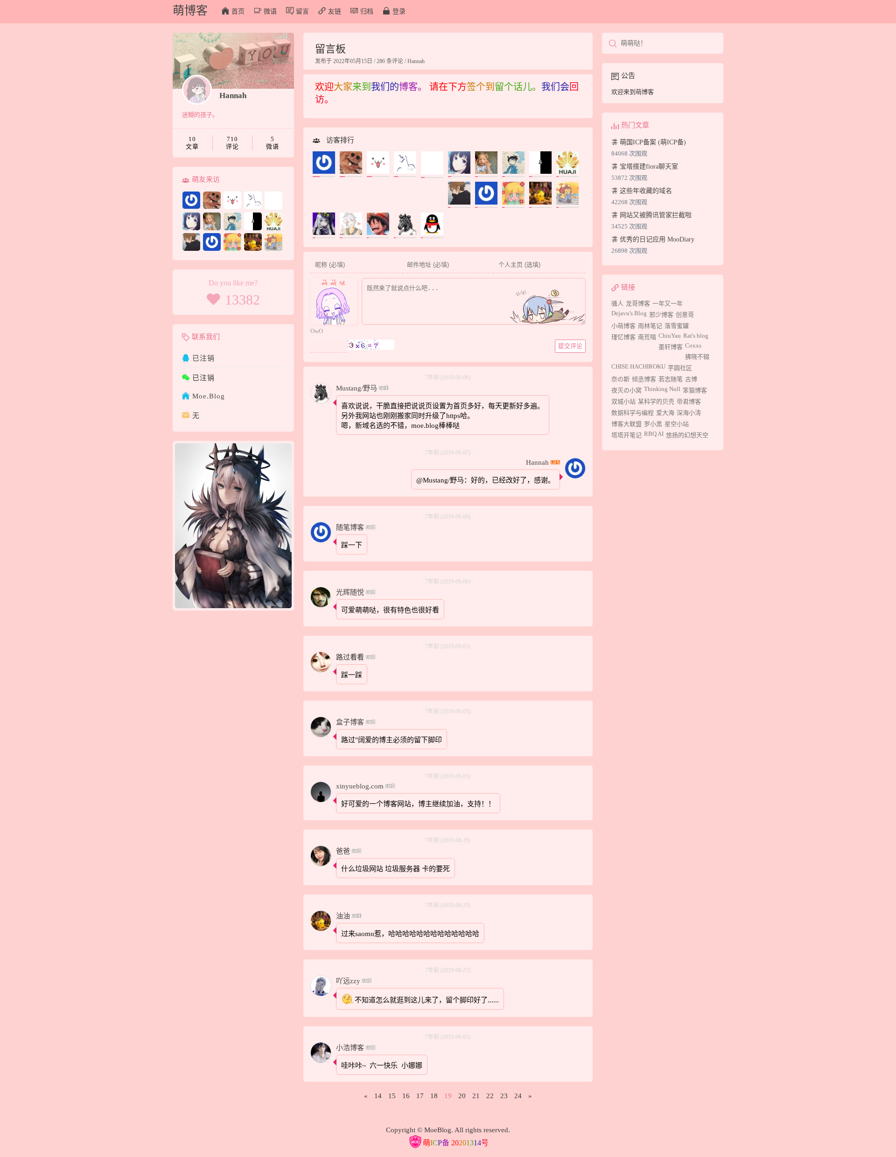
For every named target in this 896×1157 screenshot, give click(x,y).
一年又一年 (667, 303)
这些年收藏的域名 (645, 190)
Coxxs (693, 345)
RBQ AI (654, 433)
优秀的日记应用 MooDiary (656, 239)
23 (504, 1096)
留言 (302, 11)
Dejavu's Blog (629, 313)
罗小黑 (653, 423)
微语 (270, 11)
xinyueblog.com (360, 786)
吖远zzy (348, 981)
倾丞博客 (644, 379)
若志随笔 (670, 379)
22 (490, 1096)
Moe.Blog (208, 396)
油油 (343, 916)
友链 (334, 11)
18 (434, 1096)
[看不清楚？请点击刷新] (371, 345)
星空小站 (677, 423)
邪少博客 (661, 314)
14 (378, 1096)
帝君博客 (689, 401)
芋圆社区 (680, 367)
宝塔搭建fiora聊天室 (648, 166)
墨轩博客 (670, 346)
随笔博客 (350, 527)
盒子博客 (350, 722)
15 (392, 1096)
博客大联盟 (626, 423)
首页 (238, 11)
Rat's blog (695, 335)
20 (462, 1096)
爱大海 (665, 412)
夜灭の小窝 (626, 390)
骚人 (617, 303)
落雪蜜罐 (677, 325)
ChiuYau (669, 335)
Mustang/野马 (356, 388)
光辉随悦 (350, 592)
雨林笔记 (650, 325)
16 (406, 1096)
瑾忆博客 (623, 337)
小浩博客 (350, 1047)
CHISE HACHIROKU (638, 366)
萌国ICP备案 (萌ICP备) (652, 142)
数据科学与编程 (632, 412)
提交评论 (570, 345)
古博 (691, 379)
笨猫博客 (695, 390)
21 (476, 1096)
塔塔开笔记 (626, 435)
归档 (366, 11)
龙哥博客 (638, 303)
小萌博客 (623, 325)
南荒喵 (647, 337)
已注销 (203, 358)
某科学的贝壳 (656, 401)
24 (518, 1096)
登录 (399, 11)
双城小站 (623, 401)
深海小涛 (689, 412)
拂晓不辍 (697, 356)
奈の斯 (620, 379)
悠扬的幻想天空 (687, 435)
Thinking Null (662, 388)
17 (420, 1096)
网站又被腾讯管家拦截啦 (655, 215)
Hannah (232, 95)
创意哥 (685, 314)
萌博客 (190, 10)
